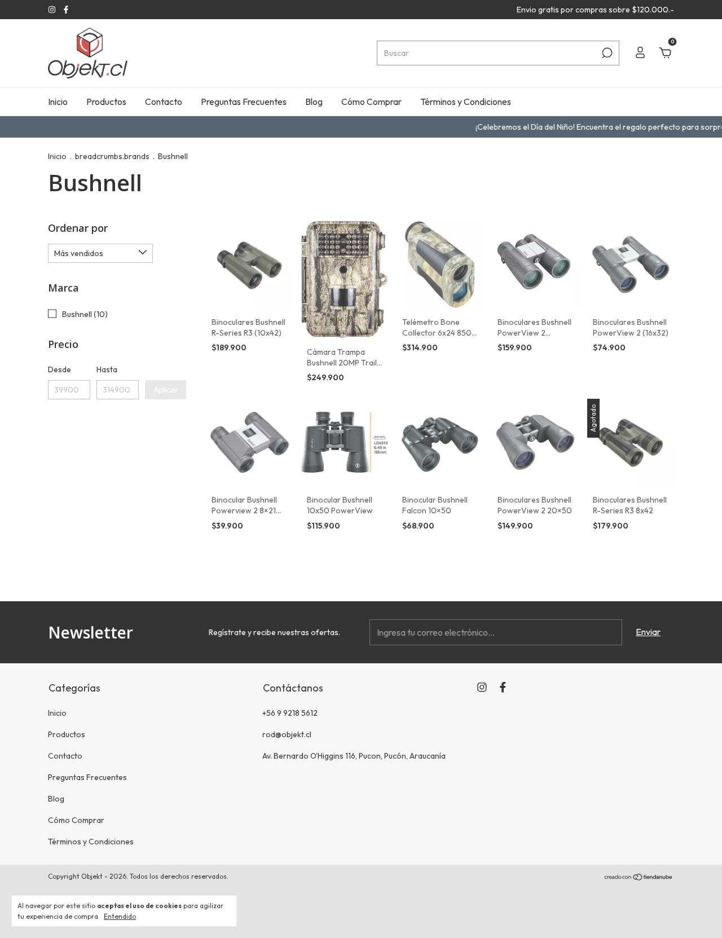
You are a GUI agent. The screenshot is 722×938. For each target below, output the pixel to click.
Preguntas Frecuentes (244, 101)
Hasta (106, 369)
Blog (314, 101)
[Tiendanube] (639, 877)
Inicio (58, 101)
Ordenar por (78, 228)
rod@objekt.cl (286, 734)
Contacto (163, 101)
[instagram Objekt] (53, 10)
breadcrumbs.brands (112, 156)
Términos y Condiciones (465, 101)
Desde (59, 369)
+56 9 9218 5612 (290, 713)
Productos (106, 101)
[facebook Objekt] (66, 10)
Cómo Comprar (371, 101)
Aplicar (165, 389)
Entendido (120, 916)
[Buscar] (606, 53)
